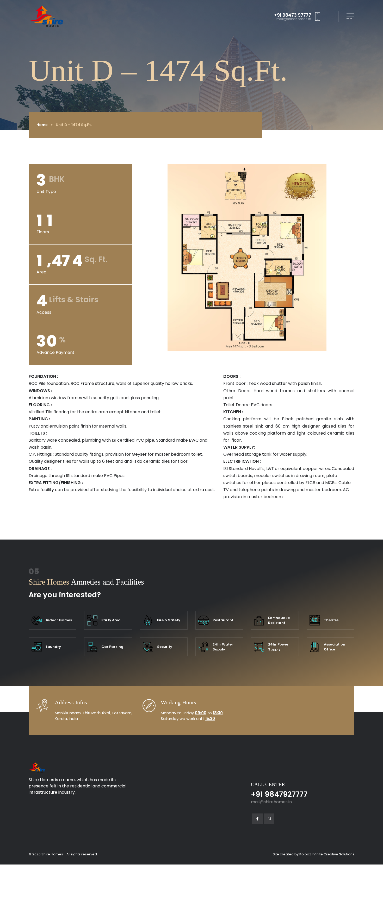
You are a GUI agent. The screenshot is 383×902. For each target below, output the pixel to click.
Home (42, 124)
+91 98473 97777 (292, 15)
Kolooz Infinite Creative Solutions (326, 854)
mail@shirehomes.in (293, 19)
